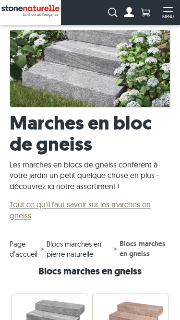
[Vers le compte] (129, 12)
